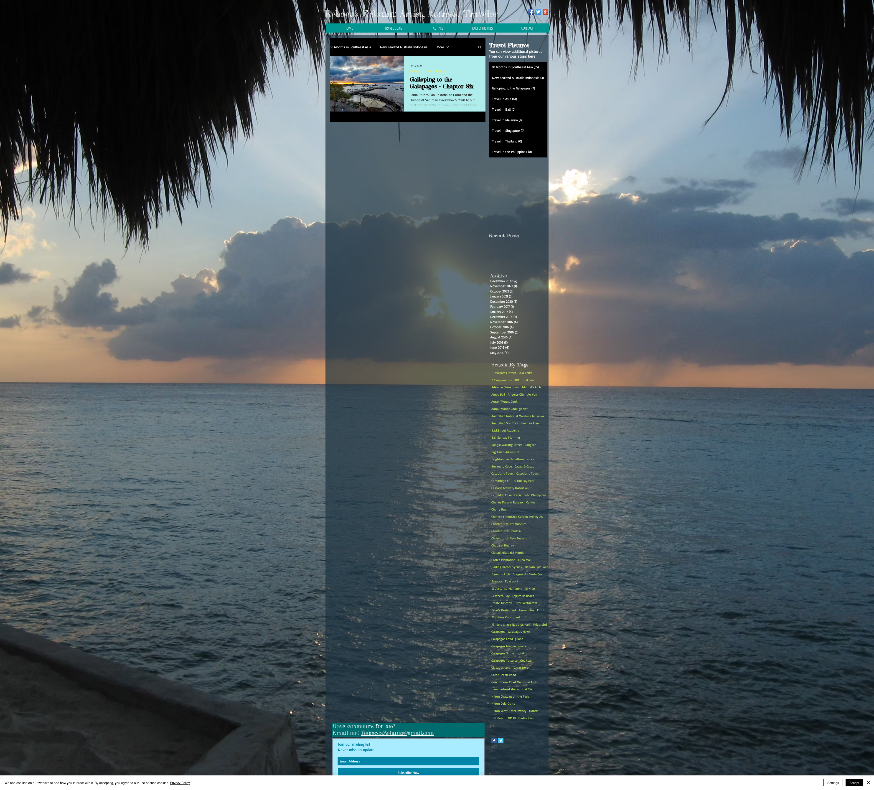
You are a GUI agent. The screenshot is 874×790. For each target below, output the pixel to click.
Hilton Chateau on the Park (510, 696)
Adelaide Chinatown (505, 387)
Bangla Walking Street (506, 445)
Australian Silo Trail (504, 423)
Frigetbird (540, 624)
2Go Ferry (525, 373)
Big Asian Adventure (505, 452)
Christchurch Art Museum (508, 524)
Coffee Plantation (503, 560)
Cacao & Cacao (524, 466)
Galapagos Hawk (519, 631)
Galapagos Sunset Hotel (507, 653)
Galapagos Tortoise (504, 660)
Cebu (517, 495)
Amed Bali (498, 394)
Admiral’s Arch (531, 387)
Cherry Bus (498, 509)
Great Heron (522, 667)
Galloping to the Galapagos (428, 71)
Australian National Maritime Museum (517, 416)
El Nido (530, 588)
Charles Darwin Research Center (513, 502)
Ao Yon (532, 394)
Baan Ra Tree (530, 423)
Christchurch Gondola (506, 531)
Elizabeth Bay (500, 596)
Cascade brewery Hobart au (510, 488)
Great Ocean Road (503, 675)
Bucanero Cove (501, 466)
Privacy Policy (180, 782)
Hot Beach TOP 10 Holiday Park (512, 718)
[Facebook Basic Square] (494, 740)
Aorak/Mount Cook (504, 401)
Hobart (534, 711)
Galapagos (498, 631)
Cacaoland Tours (502, 473)
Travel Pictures (509, 45)
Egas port (511, 581)
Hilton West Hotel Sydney (508, 711)
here (532, 56)
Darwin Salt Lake (536, 567)
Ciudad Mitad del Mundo (507, 552)
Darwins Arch (500, 574)
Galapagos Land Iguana (507, 639)
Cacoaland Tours (527, 473)
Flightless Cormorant (505, 617)
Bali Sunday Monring (505, 437)
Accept (854, 782)
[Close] (868, 782)
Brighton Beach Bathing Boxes (512, 459)
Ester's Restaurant (503, 610)
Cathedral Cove (501, 495)
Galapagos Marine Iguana (508, 646)
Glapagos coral (501, 667)
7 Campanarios (501, 380)
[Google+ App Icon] (545, 12)
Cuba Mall (524, 560)
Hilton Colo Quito (503, 703)
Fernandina (526, 610)
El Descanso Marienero (507, 588)
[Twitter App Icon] (538, 12)
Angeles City (516, 394)
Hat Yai (527, 689)
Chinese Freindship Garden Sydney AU (517, 516)
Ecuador (496, 581)
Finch (541, 610)
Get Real (525, 660)
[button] (480, 47)
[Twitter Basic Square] (500, 740)
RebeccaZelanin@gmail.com (397, 732)
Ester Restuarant (526, 603)
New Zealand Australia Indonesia (403, 47)
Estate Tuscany (501, 603)
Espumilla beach (523, 596)
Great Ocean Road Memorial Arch (514, 682)
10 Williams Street (503, 373)
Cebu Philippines (535, 495)
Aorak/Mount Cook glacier (509, 409)
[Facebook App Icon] (531, 12)
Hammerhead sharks (505, 689)
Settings (833, 782)
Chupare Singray (502, 545)
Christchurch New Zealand (509, 538)
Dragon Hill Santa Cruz (528, 574)
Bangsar (530, 445)
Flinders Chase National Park (511, 624)
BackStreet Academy (505, 430)
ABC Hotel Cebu (524, 380)
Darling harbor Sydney (506, 567)
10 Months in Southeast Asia (350, 47)
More (440, 47)
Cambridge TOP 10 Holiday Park (512, 481)
